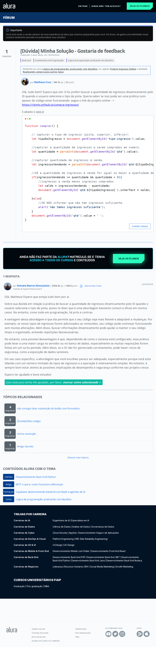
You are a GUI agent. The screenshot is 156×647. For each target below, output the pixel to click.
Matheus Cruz (42, 82)
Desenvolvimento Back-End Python (36, 477)
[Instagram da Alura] (122, 634)
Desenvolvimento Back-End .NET (103, 557)
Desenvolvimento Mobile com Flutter (71, 551)
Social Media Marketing (102, 566)
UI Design (57, 545)
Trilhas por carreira (30, 514)
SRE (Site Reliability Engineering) (91, 539)
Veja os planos (140, 6)
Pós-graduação (35, 586)
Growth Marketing (124, 566)
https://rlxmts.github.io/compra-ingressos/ (50, 105)
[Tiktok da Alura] (129, 634)
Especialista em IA (80, 520)
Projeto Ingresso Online (123, 69)
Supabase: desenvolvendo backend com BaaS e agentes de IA (50, 492)
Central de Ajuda (40, 633)
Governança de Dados (102, 526)
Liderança (58, 566)
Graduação (19, 586)
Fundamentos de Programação (49, 60)
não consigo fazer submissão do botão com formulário (48, 408)
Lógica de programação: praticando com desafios (90, 60)
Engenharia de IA (61, 520)
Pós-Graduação (83, 633)
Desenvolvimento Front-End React (108, 551)
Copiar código (140, 226)
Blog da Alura (39, 637)
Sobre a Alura (38, 629)
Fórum (8, 17)
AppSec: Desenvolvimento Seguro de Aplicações (94, 532)
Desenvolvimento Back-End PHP (69, 557)
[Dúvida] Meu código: (29, 421)
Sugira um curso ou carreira (46, 641)
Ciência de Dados (62, 526)
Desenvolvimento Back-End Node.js (124, 560)
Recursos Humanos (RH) (76, 566)
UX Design (69, 545)
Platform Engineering (63, 539)
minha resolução (26, 433)
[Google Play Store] (140, 634)
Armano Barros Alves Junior (33, 285)
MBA (46, 586)
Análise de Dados (81, 526)
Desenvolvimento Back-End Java (88, 560)
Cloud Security (60, 532)
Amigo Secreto (25, 446)
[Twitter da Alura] (115, 634)
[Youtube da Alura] (108, 634)
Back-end (26, 60)
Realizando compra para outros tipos (43, 71)
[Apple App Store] (147, 634)
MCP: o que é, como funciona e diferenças (39, 484)
